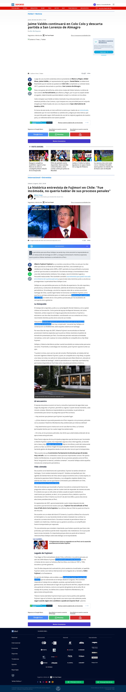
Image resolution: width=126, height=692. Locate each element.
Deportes (15, 654)
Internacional (16, 643)
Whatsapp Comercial (75, 682)
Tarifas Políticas (16, 681)
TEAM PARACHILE (72, 8)
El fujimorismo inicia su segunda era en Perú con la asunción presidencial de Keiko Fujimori (70, 542)
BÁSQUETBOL (34, 8)
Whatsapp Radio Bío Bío (106, 682)
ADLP (63, 8)
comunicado (84, 110)
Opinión (14, 664)
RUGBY (43, 8)
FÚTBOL (25, 8)
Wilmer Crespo (38, 195)
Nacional (14, 637)
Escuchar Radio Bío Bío (105, 8)
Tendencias (15, 659)
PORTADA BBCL (16, 8)
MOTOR (57, 8)
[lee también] (41, 545)
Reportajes (15, 670)
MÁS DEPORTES (85, 8)
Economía (15, 648)
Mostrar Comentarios (59, 141)
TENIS (49, 8)
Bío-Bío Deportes (35, 31)
